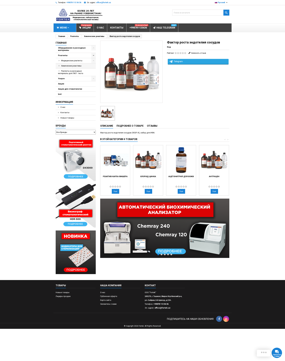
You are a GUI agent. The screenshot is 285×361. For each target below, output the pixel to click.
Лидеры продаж (63, 296)
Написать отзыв (198, 53)
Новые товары (67, 118)
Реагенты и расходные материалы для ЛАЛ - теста (70, 72)
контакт (150, 285)
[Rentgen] (76, 159)
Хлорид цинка (148, 176)
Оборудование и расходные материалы (72, 49)
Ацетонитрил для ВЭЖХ (181, 176)
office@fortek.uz (103, 2)
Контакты (64, 112)
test (59, 94)
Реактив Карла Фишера (115, 176)
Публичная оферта (108, 296)
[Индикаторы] (76, 252)
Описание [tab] (106, 125)
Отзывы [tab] (152, 125)
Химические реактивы (71, 66)
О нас (62, 107)
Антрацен (214, 176)
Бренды (61, 125)
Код (169, 47)
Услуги (61, 78)
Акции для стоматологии (70, 89)
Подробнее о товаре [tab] (130, 125)
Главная (61, 42)
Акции (61, 84)
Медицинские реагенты (71, 60)
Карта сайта (105, 300)
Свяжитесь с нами (108, 304)
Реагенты (63, 55)
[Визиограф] (76, 206)
